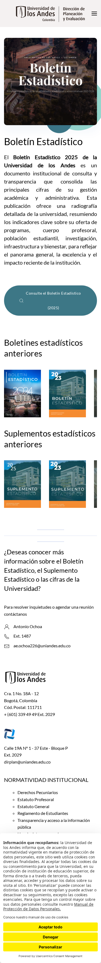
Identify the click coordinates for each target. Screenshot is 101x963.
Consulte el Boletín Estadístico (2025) (53, 300)
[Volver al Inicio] (50, 13)
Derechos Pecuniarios (38, 792)
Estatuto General (33, 806)
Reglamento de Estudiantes (43, 813)
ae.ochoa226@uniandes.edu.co (42, 645)
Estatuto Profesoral (36, 799)
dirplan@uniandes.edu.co (27, 761)
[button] (94, 13)
